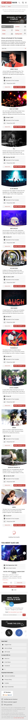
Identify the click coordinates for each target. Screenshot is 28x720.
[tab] (12, 590)
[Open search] (23, 2)
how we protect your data (15, 612)
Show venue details (14, 21)
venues (3, 6)
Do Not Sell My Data (19, 717)
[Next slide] (24, 553)
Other (9, 6)
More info (7, 87)
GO (24, 615)
